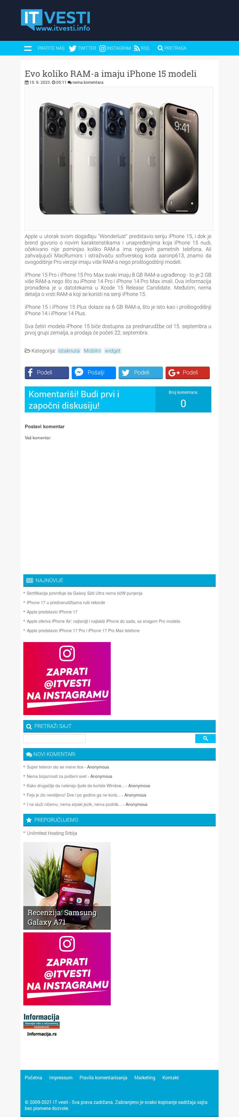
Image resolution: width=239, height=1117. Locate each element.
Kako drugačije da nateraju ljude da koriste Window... (75, 785)
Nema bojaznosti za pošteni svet (57, 776)
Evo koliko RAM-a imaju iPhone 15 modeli (111, 74)
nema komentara (88, 82)
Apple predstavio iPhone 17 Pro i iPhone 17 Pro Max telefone (83, 630)
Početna (33, 1077)
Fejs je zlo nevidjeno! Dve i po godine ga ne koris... (74, 795)
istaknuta (69, 351)
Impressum (61, 1077)
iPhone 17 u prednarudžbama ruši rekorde (66, 602)
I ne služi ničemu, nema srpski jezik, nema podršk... (74, 804)
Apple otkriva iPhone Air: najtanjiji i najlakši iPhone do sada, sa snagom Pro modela (103, 621)
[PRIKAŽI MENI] (27, 48)
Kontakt (170, 1077)
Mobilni (92, 351)
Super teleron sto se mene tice (55, 767)
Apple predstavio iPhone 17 (52, 612)
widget (112, 351)
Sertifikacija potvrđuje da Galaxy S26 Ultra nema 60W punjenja (85, 593)
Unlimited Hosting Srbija (52, 833)
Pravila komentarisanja (103, 1077)
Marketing (144, 1077)
